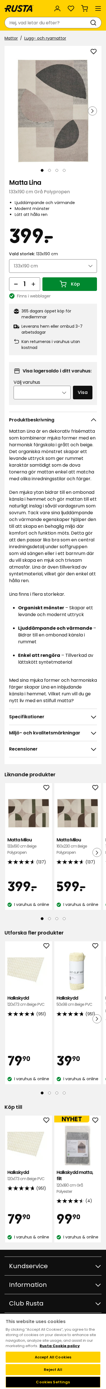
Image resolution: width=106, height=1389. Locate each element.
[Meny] (98, 8)
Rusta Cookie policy (60, 1346)
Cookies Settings (53, 1382)
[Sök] (94, 22)
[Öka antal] (33, 284)
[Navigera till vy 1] (42, 170)
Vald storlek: (33, 254)
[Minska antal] (16, 284)
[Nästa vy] (92, 110)
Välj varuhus (27, 382)
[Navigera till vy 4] (64, 170)
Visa (83, 392)
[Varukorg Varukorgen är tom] (84, 8)
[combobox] (47, 22)
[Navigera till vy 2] (49, 170)
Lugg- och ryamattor (45, 38)
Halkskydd (25, 1001)
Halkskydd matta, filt (75, 1181)
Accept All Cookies (53, 1357)
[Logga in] (57, 8)
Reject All (53, 1369)
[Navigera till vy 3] (56, 170)
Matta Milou (21, 846)
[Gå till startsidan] (19, 8)
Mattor (11, 38)
